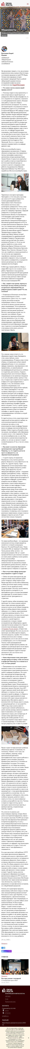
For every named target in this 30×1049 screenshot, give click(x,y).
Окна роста (4, 976)
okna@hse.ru (5, 1016)
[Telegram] (4, 948)
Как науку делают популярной (11, 978)
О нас (6, 999)
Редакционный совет (10, 1001)
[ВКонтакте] (2, 948)
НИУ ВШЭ (7, 996)
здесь (10, 1035)
